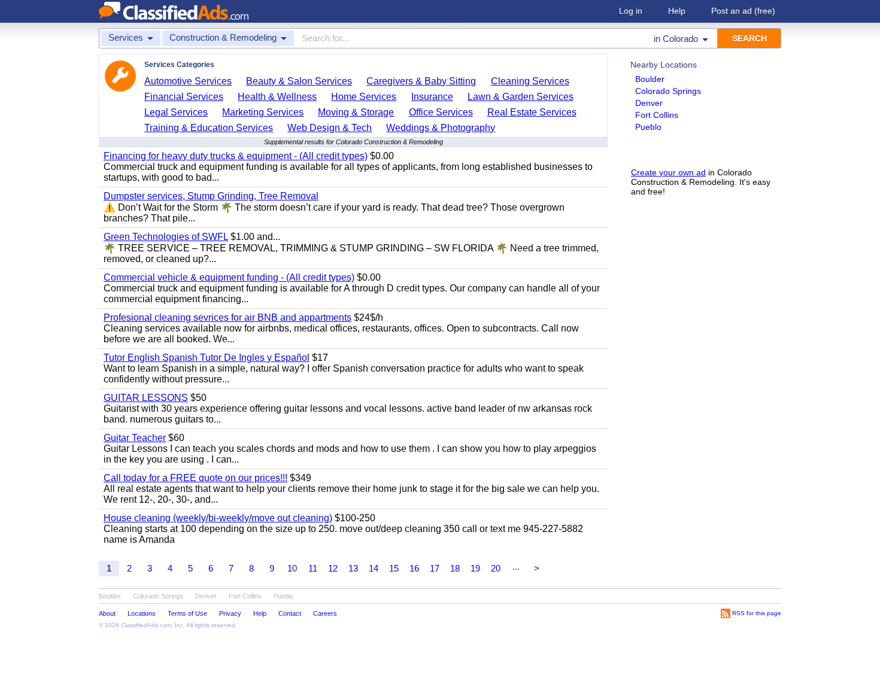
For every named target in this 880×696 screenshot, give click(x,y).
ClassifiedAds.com (146, 625)
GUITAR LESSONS (146, 398)
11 (312, 568)
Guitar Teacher (135, 438)
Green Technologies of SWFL (166, 237)
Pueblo (648, 127)
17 (434, 568)
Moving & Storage (356, 112)
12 (333, 568)
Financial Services (183, 97)
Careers (325, 613)
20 (495, 568)
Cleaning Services (530, 81)
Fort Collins (656, 115)
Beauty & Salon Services (299, 81)
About (107, 613)
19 (475, 568)
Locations (142, 613)
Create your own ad (668, 172)
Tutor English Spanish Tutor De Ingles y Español (206, 357)
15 (394, 568)
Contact (289, 613)
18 (455, 568)
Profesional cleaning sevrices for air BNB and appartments (227, 317)
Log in (630, 11)
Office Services (441, 112)
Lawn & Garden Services (520, 97)
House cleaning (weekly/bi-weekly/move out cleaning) (218, 518)
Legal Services (176, 112)
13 (353, 568)
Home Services (363, 97)
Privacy (230, 613)
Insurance (432, 97)
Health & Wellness (277, 97)
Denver (649, 103)
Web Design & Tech (329, 128)
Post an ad (743, 11)
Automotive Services (188, 81)
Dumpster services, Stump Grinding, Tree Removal (211, 196)
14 (373, 568)
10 (292, 568)
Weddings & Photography (440, 128)
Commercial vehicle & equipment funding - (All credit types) (229, 277)
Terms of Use (187, 613)
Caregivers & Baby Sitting (421, 81)
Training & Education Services (208, 128)
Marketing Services (263, 112)
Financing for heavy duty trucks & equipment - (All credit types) (236, 156)
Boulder (649, 79)
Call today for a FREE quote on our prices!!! (195, 478)
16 (414, 568)
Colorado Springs (668, 91)
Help (676, 11)
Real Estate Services (531, 112)
